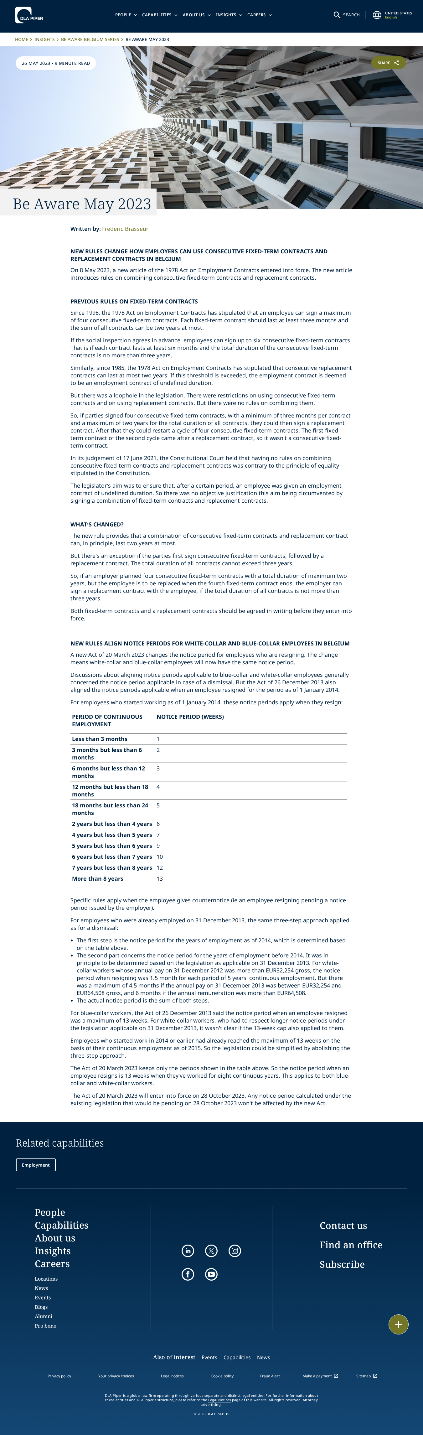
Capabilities (157, 15)
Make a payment (317, 1376)
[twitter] (211, 1251)
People (123, 15)
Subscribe (342, 1264)
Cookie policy (222, 1376)
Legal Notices (219, 1400)
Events (43, 1297)
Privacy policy (59, 1376)
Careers (256, 15)
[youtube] (211, 1274)
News (41, 1288)
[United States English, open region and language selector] (377, 15)
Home (21, 39)
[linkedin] (188, 1251)
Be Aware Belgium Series (90, 39)
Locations (46, 1278)
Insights (226, 15)
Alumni (43, 1316)
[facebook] (188, 1274)
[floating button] (399, 1324)
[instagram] (235, 1251)
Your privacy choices (116, 1376)
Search (351, 15)
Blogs (41, 1306)
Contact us (343, 1225)
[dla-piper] (30, 15)
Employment (36, 1165)
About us (194, 15)
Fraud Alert (270, 1376)
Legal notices (172, 1376)
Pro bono (45, 1325)
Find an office (351, 1244)
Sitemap (363, 1376)
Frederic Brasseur (125, 228)
